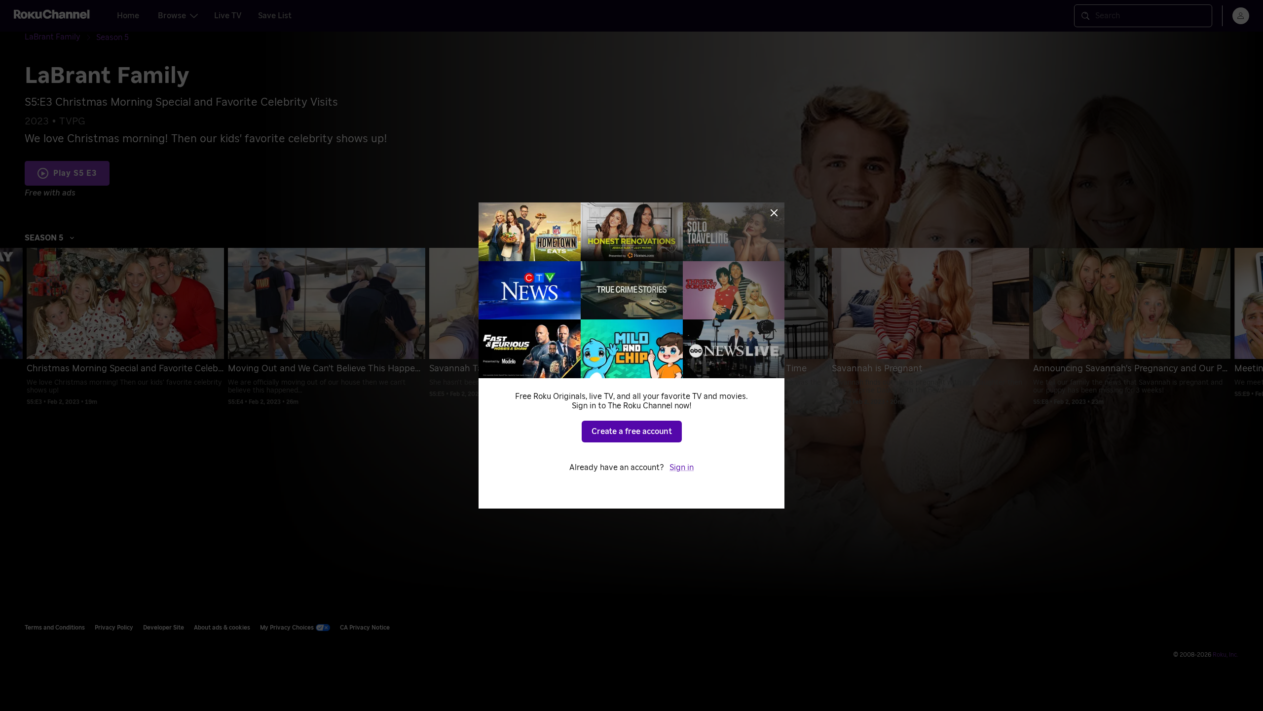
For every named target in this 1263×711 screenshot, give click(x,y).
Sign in (681, 468)
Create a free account (632, 431)
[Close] (774, 213)
